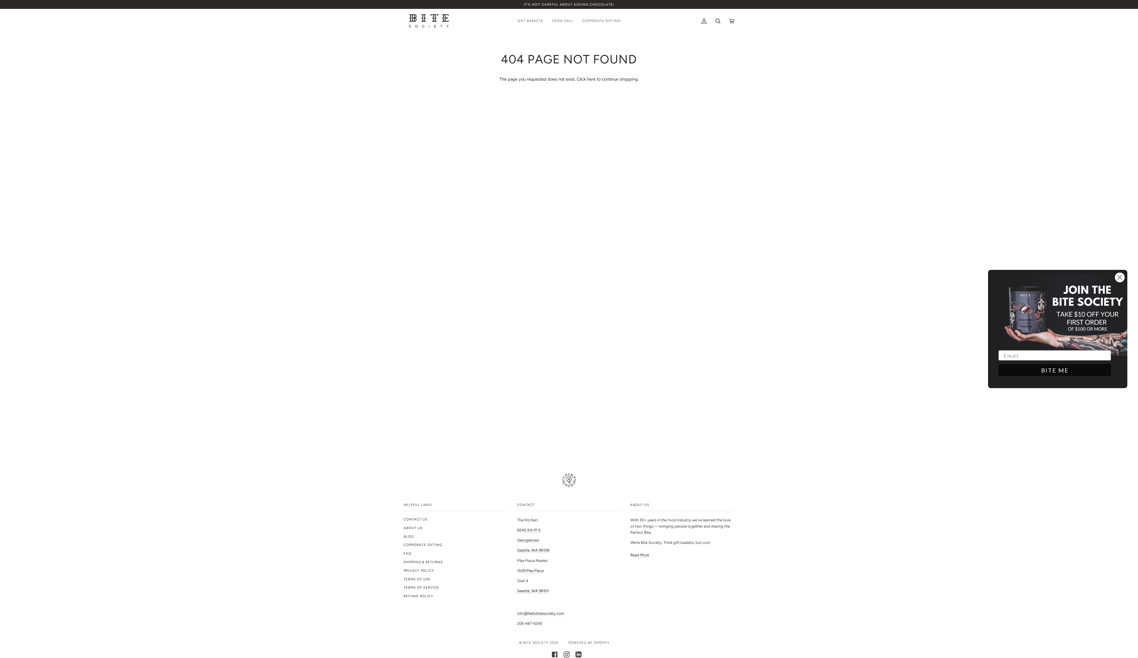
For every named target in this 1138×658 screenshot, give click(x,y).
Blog (409, 536)
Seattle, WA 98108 (533, 550)
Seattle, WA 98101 (533, 591)
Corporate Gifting (423, 545)
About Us (413, 528)
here (591, 79)
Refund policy (418, 596)
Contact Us (416, 519)
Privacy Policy (419, 570)
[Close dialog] (1120, 277)
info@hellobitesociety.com (540, 613)
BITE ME (1055, 370)
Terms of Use (417, 579)
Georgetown (528, 540)
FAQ (407, 553)
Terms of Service (421, 587)
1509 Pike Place (530, 570)
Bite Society (536, 643)
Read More (639, 555)
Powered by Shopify (589, 643)
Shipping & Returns (423, 562)
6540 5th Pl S (529, 530)
